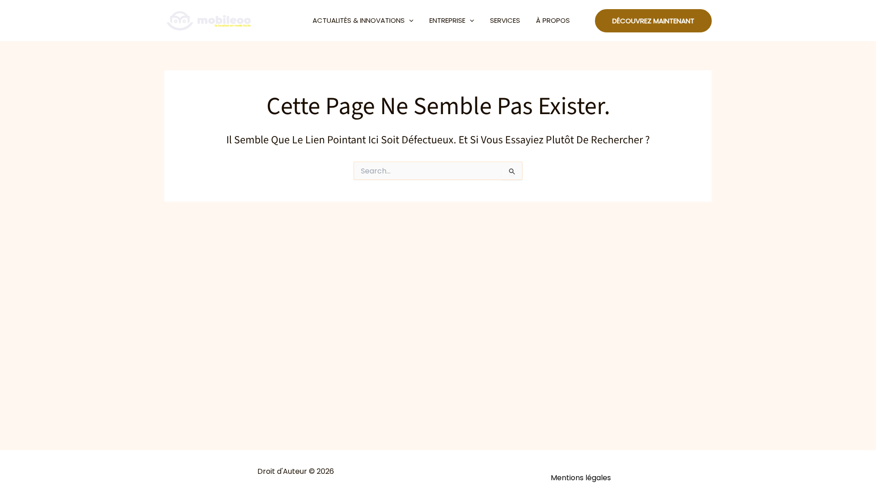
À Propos (553, 20)
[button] (409, 20)
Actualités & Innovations (359, 20)
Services (505, 20)
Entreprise (447, 20)
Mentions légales (581, 477)
